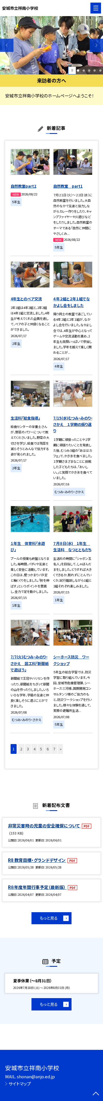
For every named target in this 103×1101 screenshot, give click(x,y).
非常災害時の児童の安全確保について (44, 826)
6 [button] (48, 749)
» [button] (61, 749)
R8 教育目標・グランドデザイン (37, 860)
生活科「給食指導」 (25, 418)
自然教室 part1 (68, 186)
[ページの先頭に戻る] (96, 1094)
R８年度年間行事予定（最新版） (37, 887)
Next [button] (96, 45)
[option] (51, 45)
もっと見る (49, 918)
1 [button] (78, 70)
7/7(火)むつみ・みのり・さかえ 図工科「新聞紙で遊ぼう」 (30, 663)
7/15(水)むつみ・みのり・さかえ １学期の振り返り (72, 424)
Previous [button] (6, 45)
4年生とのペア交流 (26, 298)
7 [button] (54, 749)
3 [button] (89, 70)
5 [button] (100, 70)
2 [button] (83, 70)
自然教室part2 (23, 186)
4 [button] (94, 70)
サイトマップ (20, 1084)
